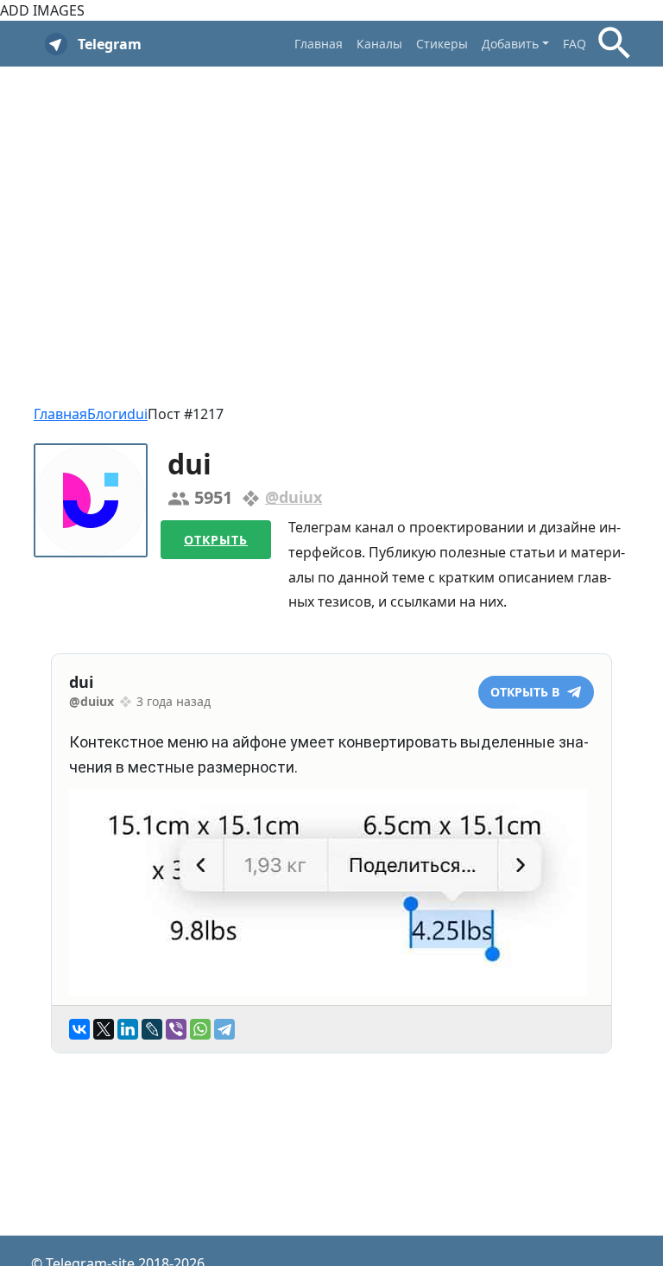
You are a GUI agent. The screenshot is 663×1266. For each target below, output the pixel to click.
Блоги (107, 413)
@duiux (293, 497)
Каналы (379, 43)
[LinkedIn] (127, 1029)
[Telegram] (224, 1029)
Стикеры (442, 43)
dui (137, 413)
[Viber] (176, 1029)
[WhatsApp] (200, 1029)
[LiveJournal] (152, 1029)
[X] (103, 1029)
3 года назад (173, 701)
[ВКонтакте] (79, 1029)
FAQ (574, 43)
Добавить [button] (510, 43)
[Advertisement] (331, 205)
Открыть (216, 539)
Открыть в (526, 692)
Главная (318, 43)
